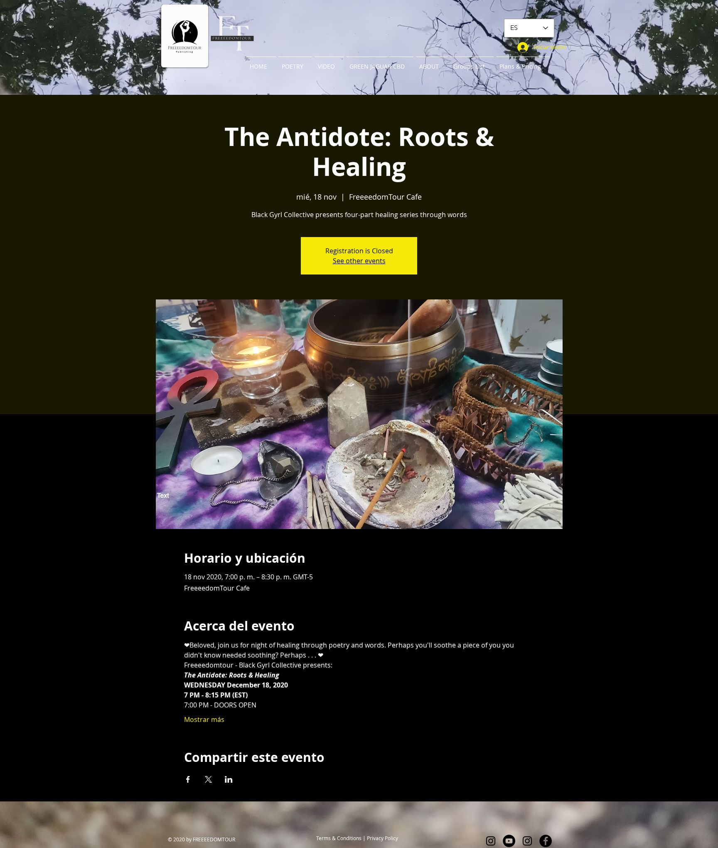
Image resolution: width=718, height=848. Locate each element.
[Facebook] (545, 841)
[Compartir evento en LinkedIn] (229, 779)
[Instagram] (490, 841)
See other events (359, 260)
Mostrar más (204, 719)
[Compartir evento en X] (208, 779)
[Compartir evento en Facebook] (188, 779)
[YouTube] (509, 841)
